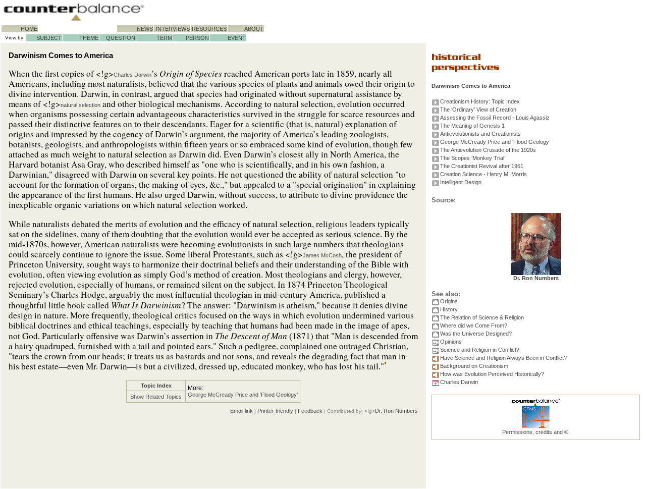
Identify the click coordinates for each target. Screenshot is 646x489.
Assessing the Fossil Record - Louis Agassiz (495, 118)
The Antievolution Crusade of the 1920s (488, 150)
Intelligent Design (460, 182)
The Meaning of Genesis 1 (472, 126)
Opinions (451, 342)
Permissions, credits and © (535, 432)
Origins (449, 301)
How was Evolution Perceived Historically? (492, 374)
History (449, 309)
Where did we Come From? (473, 325)
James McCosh (322, 255)
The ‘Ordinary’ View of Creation (478, 109)
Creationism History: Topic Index (480, 101)
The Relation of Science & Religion (482, 317)
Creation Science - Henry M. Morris (483, 174)
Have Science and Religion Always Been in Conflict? (503, 358)
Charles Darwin (132, 75)
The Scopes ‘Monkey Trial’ (472, 158)
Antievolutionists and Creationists (480, 134)
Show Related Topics (156, 397)
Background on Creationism (474, 366)
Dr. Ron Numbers (396, 411)
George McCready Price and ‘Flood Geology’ (243, 395)
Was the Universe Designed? (476, 334)
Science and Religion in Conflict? (479, 350)
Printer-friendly (275, 411)
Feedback (310, 411)
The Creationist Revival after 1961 (481, 166)
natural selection (80, 105)
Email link (241, 411)
